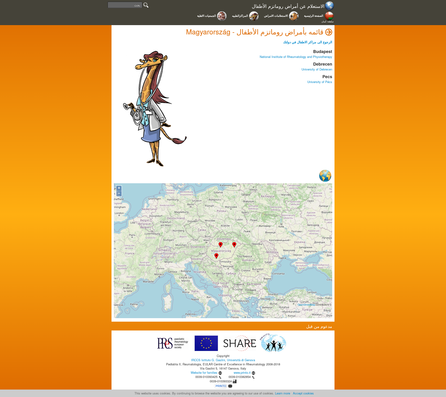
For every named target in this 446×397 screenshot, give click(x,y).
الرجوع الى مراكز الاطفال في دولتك (307, 42)
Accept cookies (303, 393)
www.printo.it (242, 372)
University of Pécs (319, 82)
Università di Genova (241, 360)
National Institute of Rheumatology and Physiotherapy (296, 56)
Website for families (204, 372)
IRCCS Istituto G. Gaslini (208, 360)
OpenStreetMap (306, 304)
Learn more (282, 393)
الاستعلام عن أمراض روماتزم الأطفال (288, 6)
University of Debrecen (317, 69)
